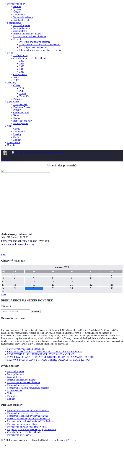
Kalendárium (13, 142)
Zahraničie (24, 96)
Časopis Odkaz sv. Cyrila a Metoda (30, 58)
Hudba (16, 118)
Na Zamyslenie (20, 123)
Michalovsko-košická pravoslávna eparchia (39, 44)
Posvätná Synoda (21, 25)
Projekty (17, 134)
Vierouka (17, 9)
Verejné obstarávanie (23, 17)
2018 (21, 71)
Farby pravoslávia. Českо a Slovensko (25, 349)
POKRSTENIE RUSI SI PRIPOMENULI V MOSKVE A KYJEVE (40, 354)
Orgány (17, 137)
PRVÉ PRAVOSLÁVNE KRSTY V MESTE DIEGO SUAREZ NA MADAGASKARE (50, 357)
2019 (21, 69)
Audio (16, 77)
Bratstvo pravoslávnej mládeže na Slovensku (28, 418)
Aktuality (11, 82)
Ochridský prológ (21, 112)
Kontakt (17, 139)
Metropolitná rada (21, 28)
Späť (3, 254)
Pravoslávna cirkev (16, 3)
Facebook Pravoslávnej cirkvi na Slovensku (28, 410)
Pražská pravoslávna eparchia (33, 47)
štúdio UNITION (68, 440)
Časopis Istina (20, 74)
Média (10, 52)
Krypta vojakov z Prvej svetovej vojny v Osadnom (31, 429)
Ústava (16, 12)
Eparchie (17, 39)
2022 (21, 61)
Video (16, 80)
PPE (21, 90)
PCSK (22, 88)
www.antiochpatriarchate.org (17, 244)
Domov (6, 160)
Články (16, 85)
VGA (10, 126)
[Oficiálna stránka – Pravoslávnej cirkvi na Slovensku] (38, 152)
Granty (16, 129)
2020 (21, 66)
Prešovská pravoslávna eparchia (34, 42)
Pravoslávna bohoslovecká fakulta (29, 36)
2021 (21, 63)
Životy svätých (20, 104)
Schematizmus (14, 22)
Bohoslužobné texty (22, 120)
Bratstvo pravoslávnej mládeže (27, 33)
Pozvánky (18, 99)
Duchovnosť (13, 101)
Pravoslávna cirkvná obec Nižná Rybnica (27, 426)
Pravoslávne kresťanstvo (19, 435)
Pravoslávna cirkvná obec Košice (23, 424)
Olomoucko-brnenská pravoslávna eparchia (40, 50)
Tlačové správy (20, 55)
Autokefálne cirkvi (22, 20)
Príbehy (17, 110)
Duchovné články (21, 107)
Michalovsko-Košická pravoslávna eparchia (28, 388)
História (17, 6)
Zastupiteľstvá (20, 31)
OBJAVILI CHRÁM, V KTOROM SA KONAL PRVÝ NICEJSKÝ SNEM (44, 351)
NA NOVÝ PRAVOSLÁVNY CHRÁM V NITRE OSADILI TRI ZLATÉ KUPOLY (49, 359)
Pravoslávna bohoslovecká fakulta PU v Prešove (30, 421)
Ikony (16, 115)
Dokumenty (19, 14)
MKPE (22, 93)
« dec (3, 294)
